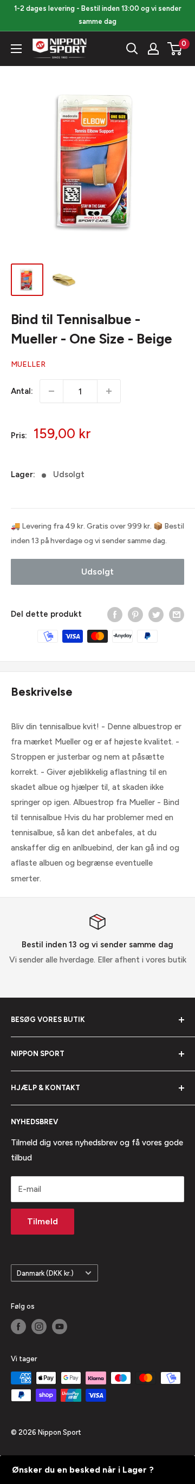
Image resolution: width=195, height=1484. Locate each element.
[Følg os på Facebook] (18, 1326)
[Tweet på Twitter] (156, 614)
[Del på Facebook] (114, 614)
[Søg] (132, 49)
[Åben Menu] (16, 48)
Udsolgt (97, 571)
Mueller (28, 364)
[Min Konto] (153, 49)
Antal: (22, 391)
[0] (175, 48)
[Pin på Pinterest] (135, 614)
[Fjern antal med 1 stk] (51, 391)
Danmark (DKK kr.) (45, 1273)
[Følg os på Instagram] (39, 1326)
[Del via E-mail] (176, 614)
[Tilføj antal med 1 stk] (109, 391)
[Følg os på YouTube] (59, 1326)
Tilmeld (42, 1221)
